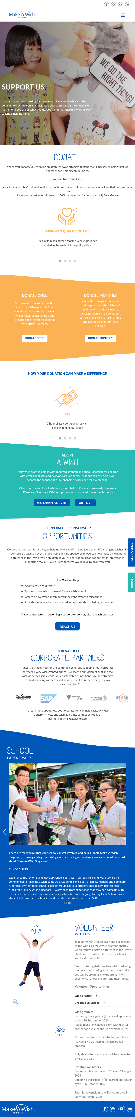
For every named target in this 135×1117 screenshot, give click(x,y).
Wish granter (83, 995)
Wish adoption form (51, 502)
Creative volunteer (87, 1003)
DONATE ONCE (34, 338)
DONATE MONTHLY (100, 338)
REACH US (67, 627)
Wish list (85, 502)
